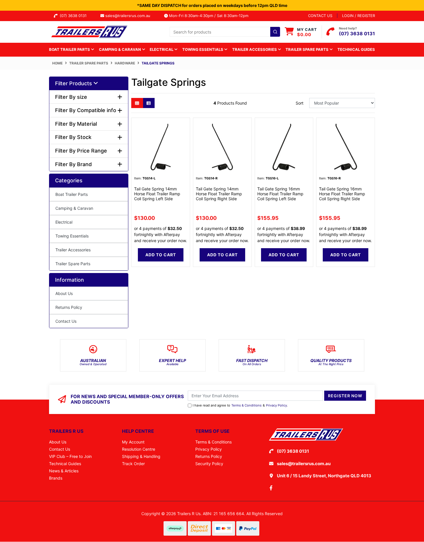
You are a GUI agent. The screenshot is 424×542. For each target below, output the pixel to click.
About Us (64, 293)
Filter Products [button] (74, 83)
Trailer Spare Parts (72, 263)
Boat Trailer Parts (71, 194)
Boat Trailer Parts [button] (70, 49)
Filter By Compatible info (85, 110)
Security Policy (209, 463)
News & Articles (63, 470)
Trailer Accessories (73, 249)
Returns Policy (68, 307)
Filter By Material (76, 124)
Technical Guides (356, 49)
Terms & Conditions (246, 405)
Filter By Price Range (81, 151)
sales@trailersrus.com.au (129, 15)
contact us (320, 15)
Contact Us (65, 321)
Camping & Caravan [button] (120, 49)
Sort (299, 103)
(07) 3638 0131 (74, 15)
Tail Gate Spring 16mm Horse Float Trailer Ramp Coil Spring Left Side (280, 193)
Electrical (63, 222)
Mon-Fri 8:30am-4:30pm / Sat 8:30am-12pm (208, 15)
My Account (133, 441)
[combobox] (225, 32)
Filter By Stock (73, 137)
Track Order (133, 463)
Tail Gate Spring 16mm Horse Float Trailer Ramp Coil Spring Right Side (342, 193)
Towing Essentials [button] (203, 49)
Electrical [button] (162, 49)
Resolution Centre (138, 449)
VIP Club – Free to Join (70, 456)
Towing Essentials (72, 235)
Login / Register (358, 15)
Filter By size (71, 97)
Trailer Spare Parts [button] (307, 49)
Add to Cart (160, 254)
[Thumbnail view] (137, 103)
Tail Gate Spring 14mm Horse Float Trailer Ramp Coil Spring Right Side (219, 193)
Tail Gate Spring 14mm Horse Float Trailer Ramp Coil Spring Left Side (157, 193)
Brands (55, 478)
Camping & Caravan (74, 208)
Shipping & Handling (141, 456)
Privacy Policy (276, 405)
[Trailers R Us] (88, 31)
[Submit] (275, 32)
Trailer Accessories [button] (255, 49)
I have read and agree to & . (240, 405)
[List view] (149, 103)
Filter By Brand (73, 164)
